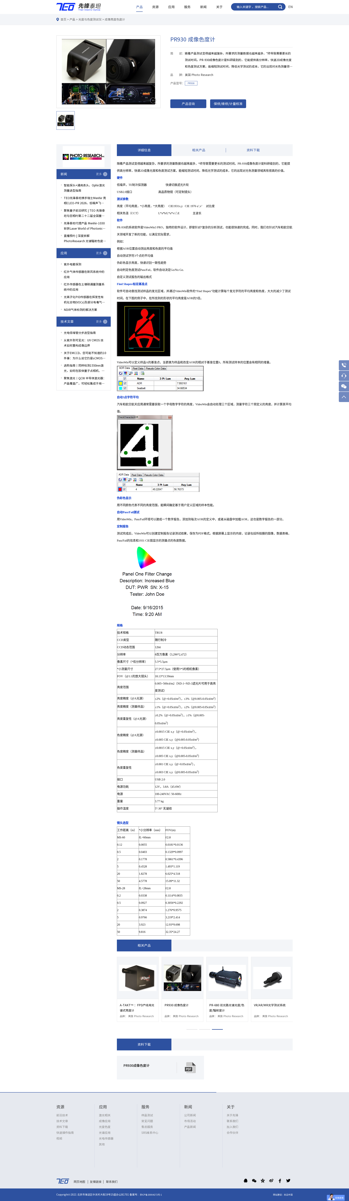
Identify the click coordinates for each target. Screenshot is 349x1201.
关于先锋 (232, 1115)
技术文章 (62, 1121)
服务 (187, 7)
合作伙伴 (232, 1132)
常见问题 (147, 1121)
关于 (219, 7)
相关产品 (198, 150)
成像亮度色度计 (115, 19)
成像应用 (105, 1121)
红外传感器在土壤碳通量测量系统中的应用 (84, 287)
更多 (99, 174)
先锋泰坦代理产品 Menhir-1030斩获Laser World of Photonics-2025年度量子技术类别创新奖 (84, 226)
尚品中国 (288, 1195)
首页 (63, 19)
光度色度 (105, 1126)
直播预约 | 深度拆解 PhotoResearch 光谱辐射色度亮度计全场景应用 (85, 239)
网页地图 (79, 1181)
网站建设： (278, 1195)
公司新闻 (190, 1115)
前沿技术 (62, 1115)
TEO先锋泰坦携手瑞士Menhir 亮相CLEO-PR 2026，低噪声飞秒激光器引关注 (85, 201)
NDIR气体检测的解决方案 (80, 309)
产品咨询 (188, 103)
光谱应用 (105, 1132)
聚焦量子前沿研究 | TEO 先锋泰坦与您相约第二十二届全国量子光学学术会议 (84, 214)
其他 (102, 1144)
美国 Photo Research (199, 74)
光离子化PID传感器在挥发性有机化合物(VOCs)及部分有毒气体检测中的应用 (84, 300)
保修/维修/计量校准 (228, 103)
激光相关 (105, 1115)
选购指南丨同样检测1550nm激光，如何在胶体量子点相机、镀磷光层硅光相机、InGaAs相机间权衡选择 (84, 369)
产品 (139, 7)
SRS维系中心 (149, 1132)
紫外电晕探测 (72, 264)
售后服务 (147, 1126)
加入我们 (232, 1126)
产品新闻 (190, 1126)
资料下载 (253, 150)
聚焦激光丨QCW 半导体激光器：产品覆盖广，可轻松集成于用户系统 (85, 381)
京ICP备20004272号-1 (151, 1195)
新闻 (203, 7)
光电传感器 (106, 1138)
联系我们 (232, 1121)
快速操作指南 (65, 1132)
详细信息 (144, 150)
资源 (155, 7)
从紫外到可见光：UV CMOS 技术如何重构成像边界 (83, 343)
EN (290, 6)
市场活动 (190, 1121)
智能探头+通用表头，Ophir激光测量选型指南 (84, 188)
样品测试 (147, 1115)
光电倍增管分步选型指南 (80, 332)
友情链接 (95, 1181)
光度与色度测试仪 (90, 19)
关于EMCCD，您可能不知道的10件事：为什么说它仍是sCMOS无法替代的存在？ (85, 356)
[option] (108, 72)
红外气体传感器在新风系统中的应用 (84, 274)
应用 (171, 7)
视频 (59, 1138)
